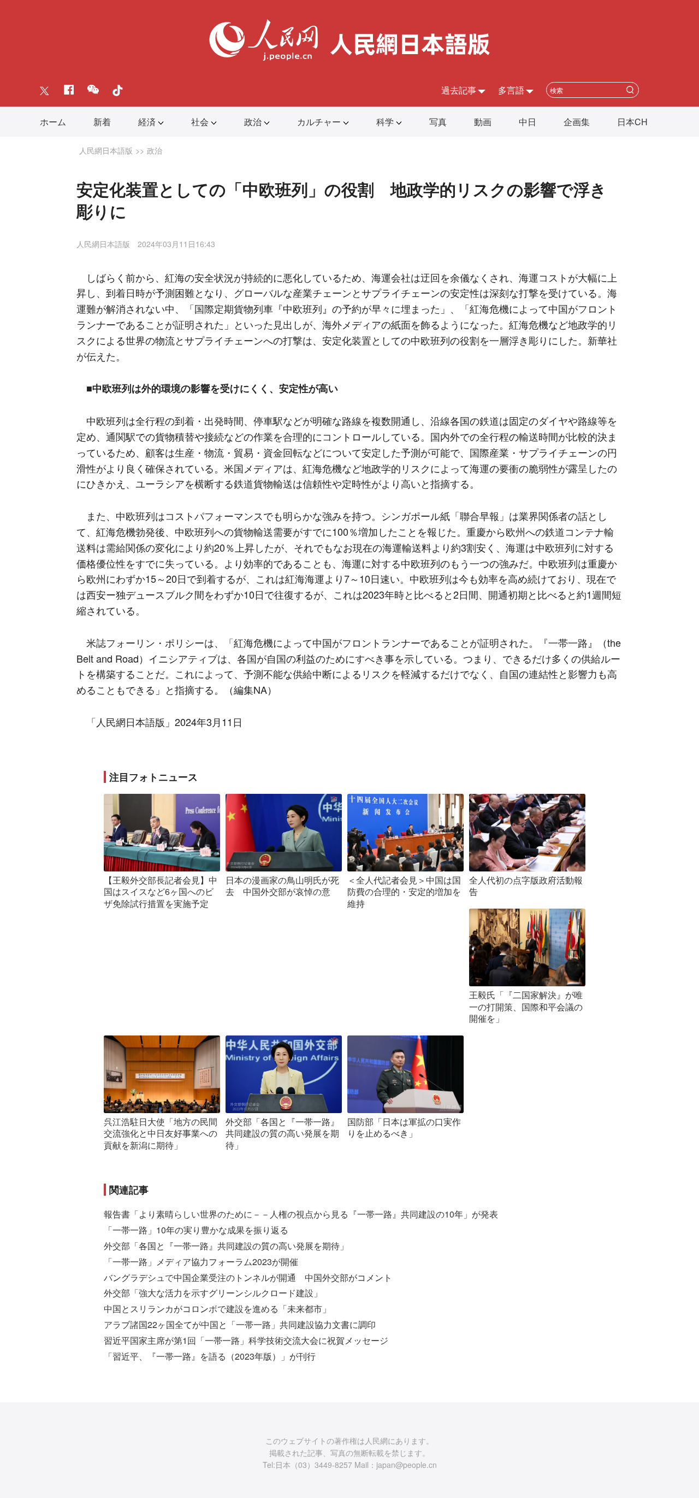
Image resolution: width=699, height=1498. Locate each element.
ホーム (53, 121)
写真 (438, 121)
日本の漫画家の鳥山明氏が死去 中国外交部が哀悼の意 (282, 886)
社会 (200, 121)
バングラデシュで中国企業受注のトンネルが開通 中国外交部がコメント (248, 1277)
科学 (385, 121)
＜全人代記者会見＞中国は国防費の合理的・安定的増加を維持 (404, 892)
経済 (147, 121)
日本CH (632, 121)
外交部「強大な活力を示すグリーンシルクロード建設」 (213, 1292)
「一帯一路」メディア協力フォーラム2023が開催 (201, 1261)
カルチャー (319, 121)
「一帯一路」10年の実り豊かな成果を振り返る (196, 1230)
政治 (253, 121)
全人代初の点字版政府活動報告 (526, 886)
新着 (102, 121)
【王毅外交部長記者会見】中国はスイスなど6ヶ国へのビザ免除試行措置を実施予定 (160, 892)
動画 (482, 121)
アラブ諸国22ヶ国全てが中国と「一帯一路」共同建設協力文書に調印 (240, 1324)
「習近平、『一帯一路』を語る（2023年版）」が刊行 (210, 1356)
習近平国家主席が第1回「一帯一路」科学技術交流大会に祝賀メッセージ (246, 1340)
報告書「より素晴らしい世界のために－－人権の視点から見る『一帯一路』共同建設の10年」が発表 (301, 1214)
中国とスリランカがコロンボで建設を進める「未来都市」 (217, 1308)
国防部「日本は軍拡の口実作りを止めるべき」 (404, 1127)
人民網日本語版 (106, 150)
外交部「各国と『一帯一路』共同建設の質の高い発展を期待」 (282, 1133)
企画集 (577, 121)
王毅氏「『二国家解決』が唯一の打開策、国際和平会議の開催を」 (526, 1006)
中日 (527, 121)
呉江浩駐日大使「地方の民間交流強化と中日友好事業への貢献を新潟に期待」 (160, 1133)
